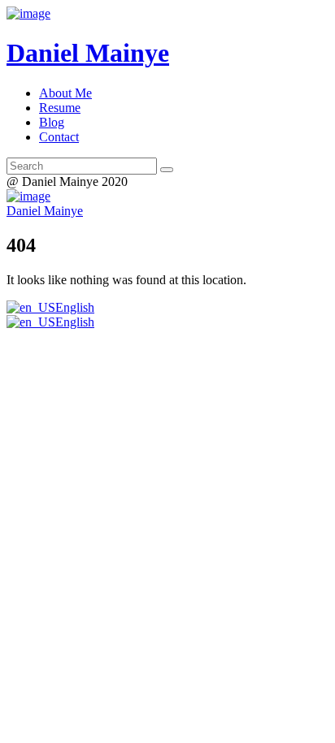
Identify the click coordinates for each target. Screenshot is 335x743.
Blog (51, 122)
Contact (59, 137)
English (74, 307)
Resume (59, 107)
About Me (65, 93)
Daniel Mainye (45, 211)
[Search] (166, 169)
